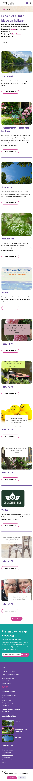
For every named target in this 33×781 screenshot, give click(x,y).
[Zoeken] (27, 3)
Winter (4, 292)
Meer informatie (10, 92)
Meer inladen (16, 619)
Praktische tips (6, 700)
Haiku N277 (7, 344)
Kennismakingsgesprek (9, 695)
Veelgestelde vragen (8, 703)
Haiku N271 (7, 604)
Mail (12, 34)
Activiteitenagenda (7, 755)
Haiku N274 (7, 472)
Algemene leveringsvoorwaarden (11, 709)
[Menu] (30, 3)
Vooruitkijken (8, 238)
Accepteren (12, 777)
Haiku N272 (7, 561)
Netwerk (4, 762)
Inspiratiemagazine (7, 750)
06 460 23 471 (11, 671)
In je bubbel (7, 76)
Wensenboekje (6, 752)
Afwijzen (22, 777)
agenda (13, 29)
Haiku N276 (7, 387)
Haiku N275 (7, 429)
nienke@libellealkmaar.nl (12, 674)
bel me (18, 34)
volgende (24, 654)
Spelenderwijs (6, 757)
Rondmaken (7, 187)
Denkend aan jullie (7, 760)
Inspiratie (5, 698)
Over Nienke (5, 705)
